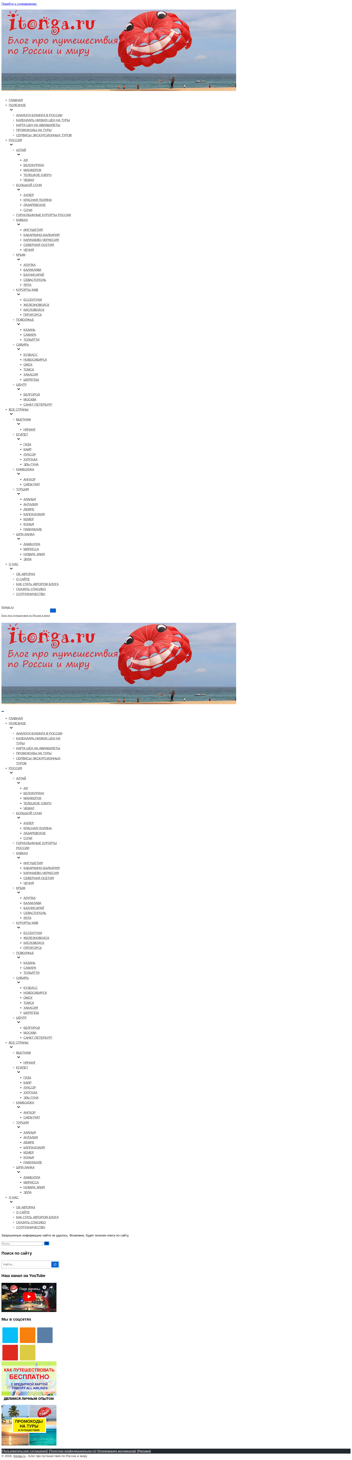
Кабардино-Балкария (41, 235)
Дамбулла (31, 544)
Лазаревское (34, 205)
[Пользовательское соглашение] (24, 1451)
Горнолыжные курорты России (43, 215)
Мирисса (31, 549)
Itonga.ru (19, 1456)
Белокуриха (33, 165)
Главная (16, 100)
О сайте (23, 579)
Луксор (29, 454)
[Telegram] (10, 1335)
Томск (28, 369)
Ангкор (29, 479)
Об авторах (25, 574)
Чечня (28, 250)
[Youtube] (10, 1352)
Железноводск (36, 305)
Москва (29, 399)
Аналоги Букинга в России (39, 115)
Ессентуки (32, 299)
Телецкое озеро (37, 175)
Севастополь (34, 280)
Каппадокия (34, 514)
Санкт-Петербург (37, 404)
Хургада (30, 459)
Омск (27, 364)
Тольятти (31, 339)
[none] (37, 728)
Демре (28, 509)
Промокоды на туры (34, 130)
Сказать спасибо (31, 589)
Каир (27, 449)
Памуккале (32, 529)
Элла (27, 559)
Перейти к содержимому (19, 4)
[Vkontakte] (45, 1335)
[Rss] (27, 1352)
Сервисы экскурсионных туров (44, 135)
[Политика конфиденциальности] (72, 1451)
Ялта (27, 285)
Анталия (30, 504)
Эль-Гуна (30, 464)
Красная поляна (37, 200)
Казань (29, 330)
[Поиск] (46, 1243)
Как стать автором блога (37, 584)
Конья (28, 524)
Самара (29, 335)
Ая (25, 160)
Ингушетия (33, 230)
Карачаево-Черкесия (41, 240)
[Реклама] (144, 1451)
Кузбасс (30, 355)
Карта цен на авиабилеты (38, 125)
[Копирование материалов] (116, 1451)
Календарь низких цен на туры (43, 120)
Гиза (27, 444)
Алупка (29, 265)
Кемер (28, 519)
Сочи (27, 210)
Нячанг (29, 429)
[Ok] (27, 1335)
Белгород (31, 394)
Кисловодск (33, 310)
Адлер (28, 195)
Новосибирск (35, 359)
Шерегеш (31, 379)
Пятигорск (32, 315)
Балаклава (32, 270)
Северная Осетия (38, 245)
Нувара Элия (34, 554)
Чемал (28, 180)
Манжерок (32, 170)
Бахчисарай (33, 275)
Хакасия (30, 374)
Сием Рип (31, 484)
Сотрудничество (30, 594)
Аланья (29, 499)
